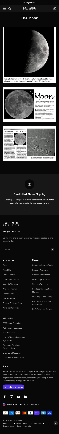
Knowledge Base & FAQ (42, 296)
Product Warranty (40, 270)
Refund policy (8, 423)
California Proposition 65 (13, 357)
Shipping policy (8, 426)
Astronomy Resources (12, 328)
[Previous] (3, 2)
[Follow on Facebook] (4, 397)
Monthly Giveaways (11, 284)
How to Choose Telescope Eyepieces (14, 338)
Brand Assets (9, 293)
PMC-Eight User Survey (42, 309)
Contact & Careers (11, 279)
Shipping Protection (40, 284)
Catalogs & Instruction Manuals (42, 290)
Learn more (44, 203)
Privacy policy (36, 423)
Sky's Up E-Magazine (12, 353)
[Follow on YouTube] (18, 397)
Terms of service (22, 423)
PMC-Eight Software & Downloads (41, 303)
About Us (7, 270)
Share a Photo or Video (12, 303)
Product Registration (41, 274)
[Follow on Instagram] (11, 397)
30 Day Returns (29, 3)
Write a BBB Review (11, 308)
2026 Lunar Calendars (12, 323)
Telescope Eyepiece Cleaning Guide (11, 346)
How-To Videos (9, 332)
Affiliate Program (10, 289)
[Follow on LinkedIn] (25, 397)
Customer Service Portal (42, 265)
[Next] (55, 2)
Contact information (24, 426)
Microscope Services (41, 279)
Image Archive (9, 298)
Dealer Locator (9, 274)
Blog (4, 265)
